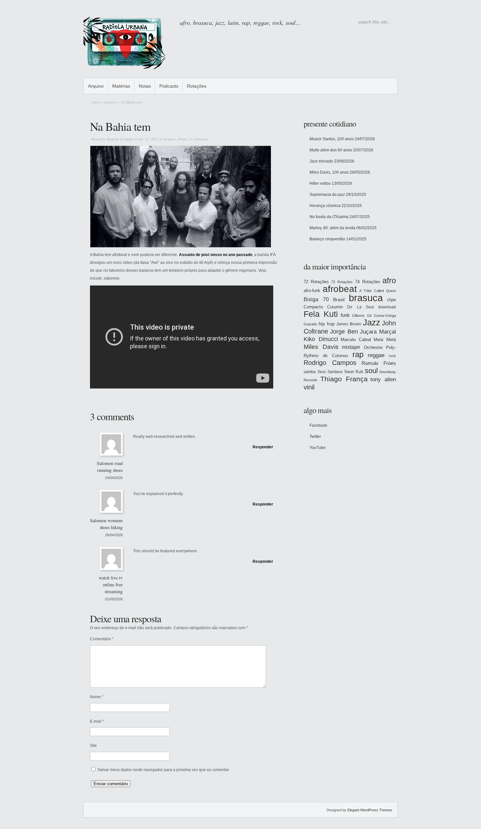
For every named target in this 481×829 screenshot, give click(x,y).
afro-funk (312, 290)
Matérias (121, 86)
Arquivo (96, 86)
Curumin (335, 306)
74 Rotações (367, 281)
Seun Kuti (354, 371)
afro (389, 280)
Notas (145, 86)
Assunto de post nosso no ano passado (215, 254)
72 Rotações (316, 281)
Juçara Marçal (378, 332)
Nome (96, 697)
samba (310, 372)
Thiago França (344, 379)
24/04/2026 (114, 478)
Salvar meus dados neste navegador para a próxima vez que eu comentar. (164, 770)
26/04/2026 (114, 535)
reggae (376, 355)
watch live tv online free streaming (111, 585)
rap (358, 354)
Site (93, 745)
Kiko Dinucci (321, 339)
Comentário (102, 639)
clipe (391, 299)
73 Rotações (342, 282)
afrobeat (340, 289)
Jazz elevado (321, 161)
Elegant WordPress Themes (369, 810)
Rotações (196, 86)
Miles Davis (321, 346)
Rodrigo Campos (330, 362)
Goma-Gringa (385, 316)
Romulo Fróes (379, 363)
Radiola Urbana (120, 139)
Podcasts (168, 86)
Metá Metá (385, 339)
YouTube (318, 447)
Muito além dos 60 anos (331, 150)
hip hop (327, 323)
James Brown (348, 324)
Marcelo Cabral (356, 339)
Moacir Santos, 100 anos (332, 139)
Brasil (339, 299)
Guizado (310, 324)
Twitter (315, 436)
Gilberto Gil (361, 316)
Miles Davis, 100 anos (329, 172)
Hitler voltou (320, 183)
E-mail (97, 721)
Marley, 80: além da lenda (332, 228)
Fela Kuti (321, 314)
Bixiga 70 (316, 299)
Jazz (371, 322)
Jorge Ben (344, 331)
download (387, 307)
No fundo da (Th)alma (329, 217)
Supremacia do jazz (327, 194)
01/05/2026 (114, 599)
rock (392, 356)
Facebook (318, 425)
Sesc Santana (330, 372)
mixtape (351, 347)
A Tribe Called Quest (377, 291)
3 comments (199, 139)
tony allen (383, 379)
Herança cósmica (325, 205)
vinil (309, 387)
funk (345, 315)
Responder (263, 447)
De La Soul (360, 307)
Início (96, 102)
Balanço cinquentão (327, 239)
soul (371, 371)
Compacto (313, 306)
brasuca (366, 297)
